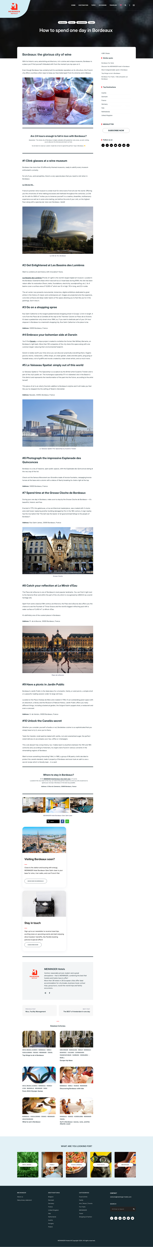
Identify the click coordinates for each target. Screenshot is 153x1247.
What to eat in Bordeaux (31, 1122)
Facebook (49, 993)
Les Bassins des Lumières (32, 278)
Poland (50, 1227)
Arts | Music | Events (29, 1049)
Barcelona (73, 1049)
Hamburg (75, 1055)
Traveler (113, 5)
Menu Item (103, 145)
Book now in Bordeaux (36, 881)
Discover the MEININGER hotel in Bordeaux (115, 66)
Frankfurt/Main (65, 1055)
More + (62, 1057)
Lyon (24, 1088)
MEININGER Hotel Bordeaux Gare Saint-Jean (57, 779)
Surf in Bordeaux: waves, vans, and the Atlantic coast (75, 1123)
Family (49, 1049)
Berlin (80, 1049)
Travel (91, 22)
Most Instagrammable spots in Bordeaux (114, 70)
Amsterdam (64, 1049)
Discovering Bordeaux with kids (72, 1088)
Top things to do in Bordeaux (33, 1055)
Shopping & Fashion (85, 1217)
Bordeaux (63, 22)
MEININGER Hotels (54, 969)
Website (45, 993)
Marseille (30, 1088)
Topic (93, 5)
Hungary (51, 1223)
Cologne (71, 1052)
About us (20, 1197)
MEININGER (82, 22)
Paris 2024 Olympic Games (32, 1091)
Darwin (33, 341)
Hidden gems (78, 1116)
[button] (53, 821)
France (72, 22)
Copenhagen (79, 1052)
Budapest (63, 1052)
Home (73, 5)
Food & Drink (83, 1197)
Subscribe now (33, 944)
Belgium (50, 1197)
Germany (104, 104)
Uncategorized (27, 1119)
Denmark (104, 96)
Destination (83, 5)
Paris (45, 1088)
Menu (134, 5)
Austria (103, 93)
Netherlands (105, 111)
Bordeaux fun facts (107, 63)
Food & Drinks (27, 1052)
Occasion (102, 5)
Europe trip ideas (66, 1060)
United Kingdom (106, 115)
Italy (102, 108)
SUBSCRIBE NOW (116, 130)
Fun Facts (82, 1207)
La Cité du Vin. (28, 185)
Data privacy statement (24, 1200)
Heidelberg (84, 1055)
